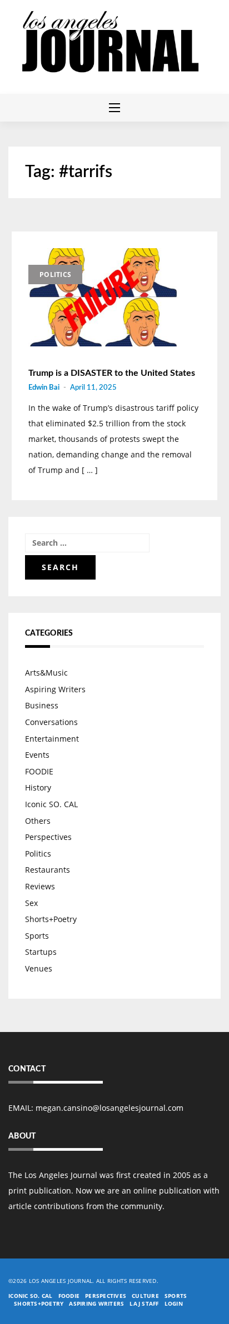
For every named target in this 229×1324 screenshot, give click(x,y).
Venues (38, 968)
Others (38, 820)
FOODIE (39, 771)
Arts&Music (46, 672)
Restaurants (47, 869)
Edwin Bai (43, 387)
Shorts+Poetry (51, 919)
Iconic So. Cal (30, 1296)
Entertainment (52, 738)
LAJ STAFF (144, 1303)
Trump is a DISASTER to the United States (111, 373)
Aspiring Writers (55, 689)
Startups (41, 952)
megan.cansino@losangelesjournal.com (109, 1108)
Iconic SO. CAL (51, 804)
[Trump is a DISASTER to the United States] (103, 297)
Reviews (40, 886)
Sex (31, 903)
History (38, 787)
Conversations (51, 722)
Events (37, 754)
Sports (37, 935)
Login (174, 1303)
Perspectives (48, 837)
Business (41, 705)
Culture (145, 1296)
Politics (55, 274)
